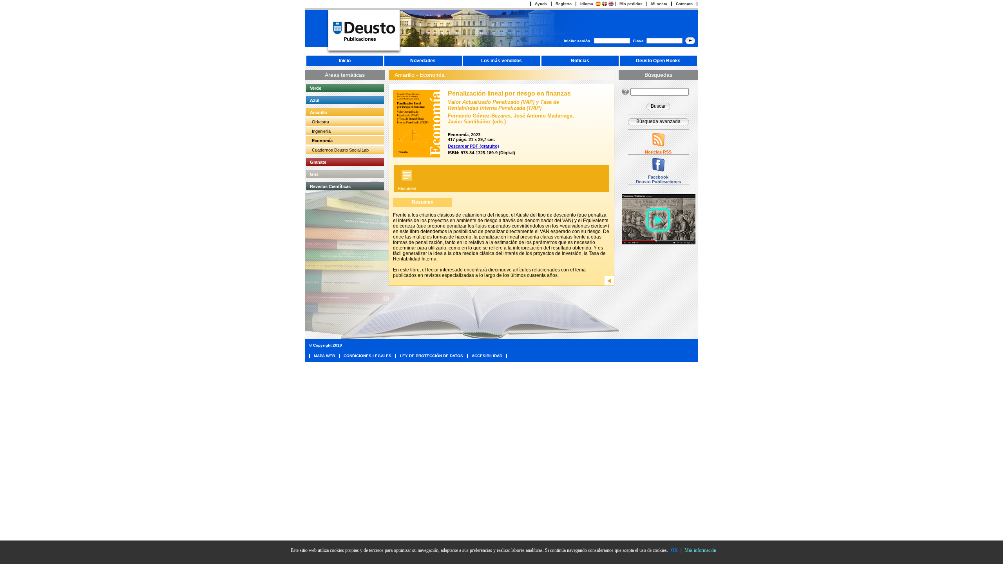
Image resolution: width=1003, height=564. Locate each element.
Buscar (658, 106)
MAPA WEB (324, 356)
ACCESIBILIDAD (487, 356)
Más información (700, 550)
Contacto (684, 4)
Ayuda (541, 4)
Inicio (345, 60)
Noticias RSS (658, 152)
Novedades (423, 60)
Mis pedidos (631, 4)
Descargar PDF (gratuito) (473, 146)
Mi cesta (659, 4)
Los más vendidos (501, 60)
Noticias (580, 60)
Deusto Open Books (658, 60)
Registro (564, 4)
